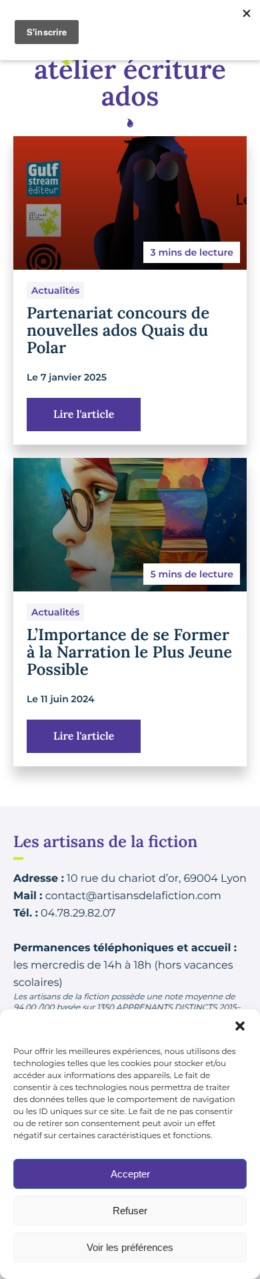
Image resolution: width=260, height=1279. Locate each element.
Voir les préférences (130, 1247)
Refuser (130, 1210)
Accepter (130, 1174)
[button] (240, 1026)
